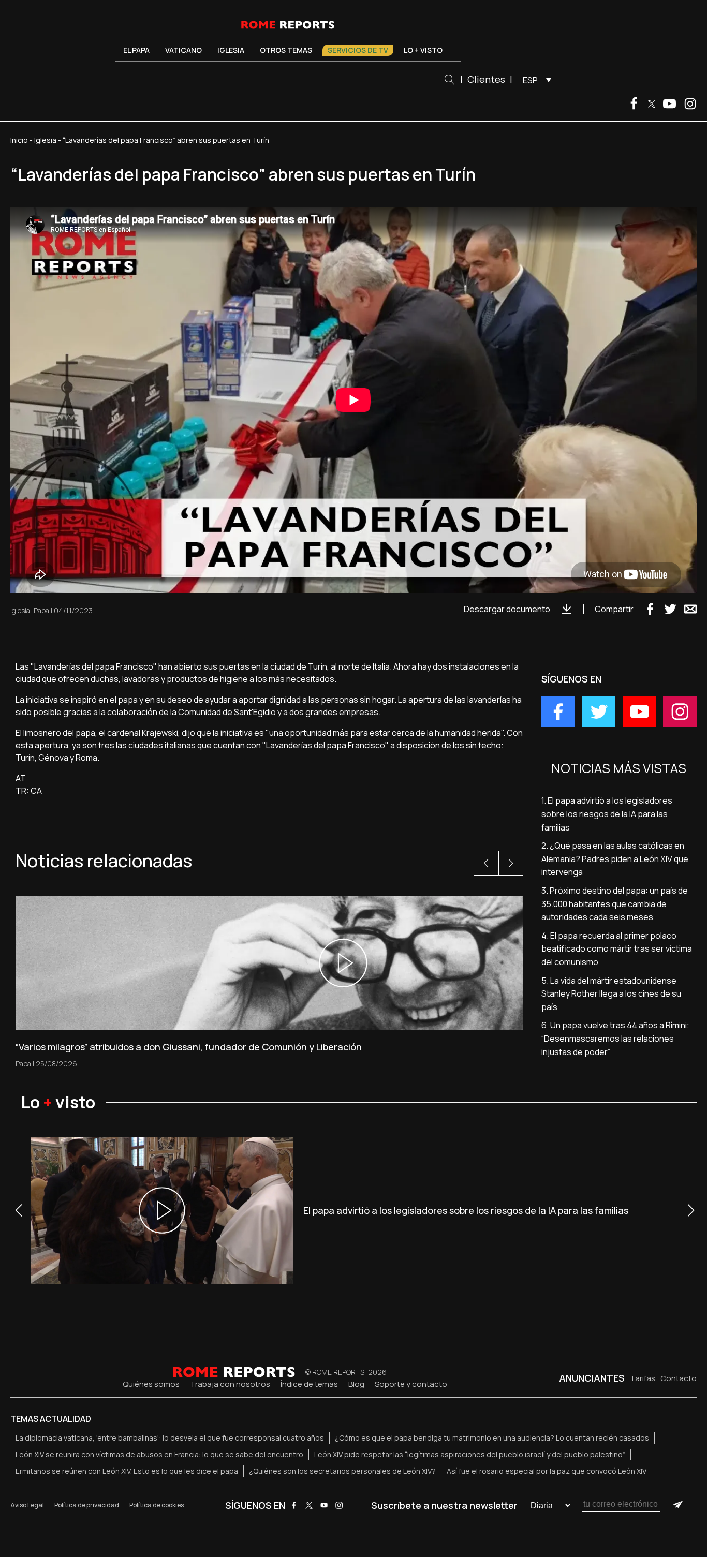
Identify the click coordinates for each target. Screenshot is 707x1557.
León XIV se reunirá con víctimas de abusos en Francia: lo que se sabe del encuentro (159, 1454)
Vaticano (183, 50)
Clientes (486, 79)
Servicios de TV (358, 50)
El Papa (136, 50)
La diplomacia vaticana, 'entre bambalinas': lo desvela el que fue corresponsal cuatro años (170, 1438)
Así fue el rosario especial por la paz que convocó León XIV (546, 1471)
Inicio (19, 140)
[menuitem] (534, 79)
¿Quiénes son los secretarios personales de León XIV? (342, 1471)
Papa (41, 610)
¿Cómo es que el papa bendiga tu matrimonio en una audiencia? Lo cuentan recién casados (492, 1438)
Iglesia (230, 50)
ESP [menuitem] (530, 80)
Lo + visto (423, 50)
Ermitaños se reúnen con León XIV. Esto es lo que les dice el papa (127, 1471)
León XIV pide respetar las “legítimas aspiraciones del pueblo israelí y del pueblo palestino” (469, 1454)
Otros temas (286, 50)
